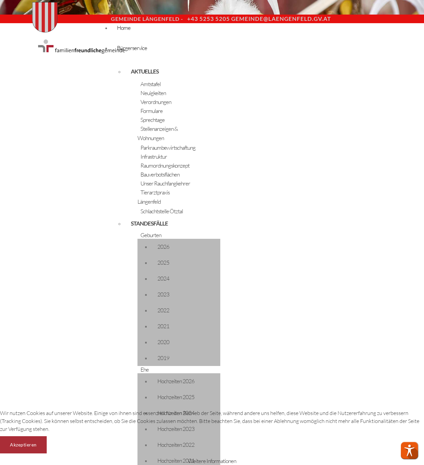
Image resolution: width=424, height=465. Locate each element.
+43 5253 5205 (208, 18)
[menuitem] (159, 71)
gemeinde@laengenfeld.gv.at (281, 18)
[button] (409, 450)
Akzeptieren (23, 444)
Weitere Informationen (212, 460)
